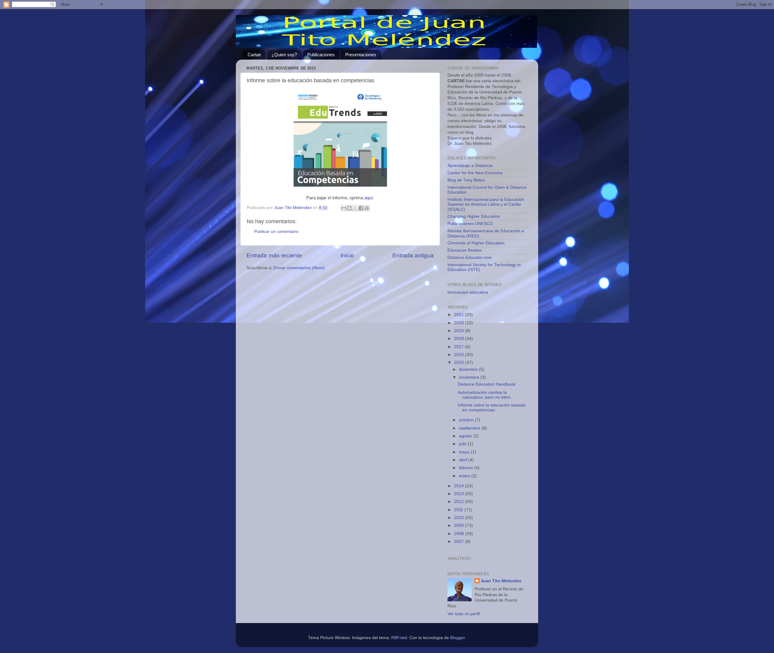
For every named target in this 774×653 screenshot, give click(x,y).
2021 (459, 314)
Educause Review (464, 250)
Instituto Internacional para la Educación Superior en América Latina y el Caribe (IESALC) (485, 204)
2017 (459, 346)
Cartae (254, 54)
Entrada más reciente (274, 255)
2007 (459, 541)
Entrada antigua (413, 255)
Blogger (457, 637)
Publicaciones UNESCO (470, 223)
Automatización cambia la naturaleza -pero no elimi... (486, 395)
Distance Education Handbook (486, 384)
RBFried (399, 637)
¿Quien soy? (284, 54)
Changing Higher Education (473, 216)
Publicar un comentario (276, 231)
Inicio (347, 255)
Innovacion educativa (467, 292)
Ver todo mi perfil (463, 614)
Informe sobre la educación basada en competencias (491, 407)
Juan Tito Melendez (501, 581)
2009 (459, 525)
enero (465, 476)
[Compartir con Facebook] (361, 208)
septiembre (470, 428)
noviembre (469, 377)
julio (463, 444)
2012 (459, 501)
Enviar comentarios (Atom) (299, 268)
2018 (459, 338)
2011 (459, 510)
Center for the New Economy (475, 173)
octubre (467, 420)
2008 (459, 533)
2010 (459, 517)
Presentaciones (360, 54)
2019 (459, 330)
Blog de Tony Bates (466, 180)
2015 (459, 362)
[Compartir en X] (355, 208)
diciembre (469, 369)
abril (463, 460)
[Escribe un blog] (349, 208)
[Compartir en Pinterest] (367, 208)
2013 (459, 493)
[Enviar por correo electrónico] (344, 208)
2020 (459, 323)
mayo (465, 452)
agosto (466, 436)
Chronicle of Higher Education (476, 243)
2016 (459, 354)
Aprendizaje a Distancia (470, 165)
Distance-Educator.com (469, 257)
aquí (368, 197)
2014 (459, 486)
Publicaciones (321, 54)
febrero (466, 467)
